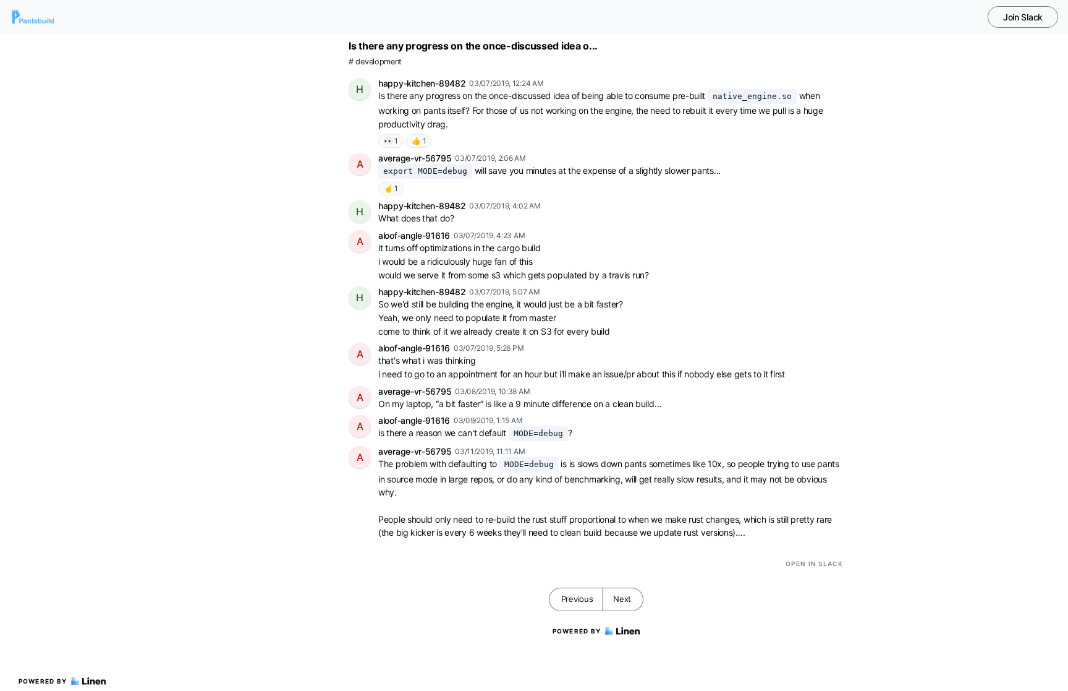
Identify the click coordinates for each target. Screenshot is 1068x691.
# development (375, 61)
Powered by (43, 681)
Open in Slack (814, 563)
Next (622, 599)
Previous (577, 599)
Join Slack (1023, 17)
